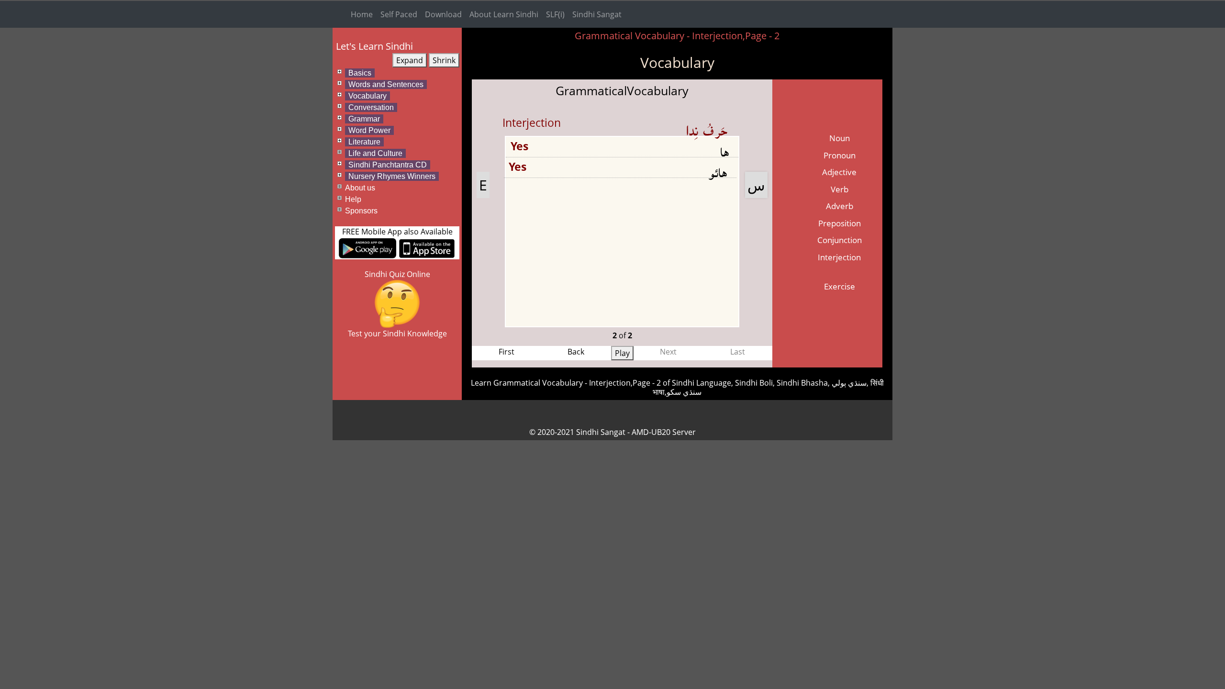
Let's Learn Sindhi (374, 46)
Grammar (364, 119)
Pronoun (840, 155)
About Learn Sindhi (503, 14)
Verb (839, 189)
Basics (359, 73)
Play (622, 353)
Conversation (371, 107)
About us (360, 188)
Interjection (839, 257)
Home (362, 14)
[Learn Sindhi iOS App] (427, 247)
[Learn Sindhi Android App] (367, 247)
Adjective (839, 172)
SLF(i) (555, 14)
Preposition (839, 223)
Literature (364, 142)
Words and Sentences (385, 84)
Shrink (444, 60)
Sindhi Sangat (597, 14)
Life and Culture (375, 153)
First (506, 351)
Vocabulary (367, 96)
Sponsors (361, 211)
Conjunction (839, 239)
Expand (409, 60)
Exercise (839, 286)
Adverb (839, 205)
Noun (839, 138)
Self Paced (398, 14)
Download (443, 14)
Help (353, 199)
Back (576, 351)
